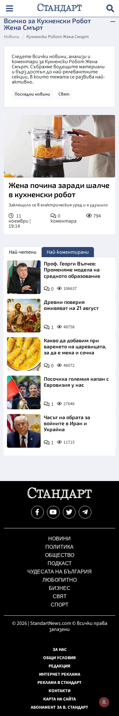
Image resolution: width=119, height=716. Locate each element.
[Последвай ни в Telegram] (85, 512)
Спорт (60, 604)
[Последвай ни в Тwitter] (69, 512)
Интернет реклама (59, 674)
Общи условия (59, 658)
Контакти (59, 691)
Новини (11, 37)
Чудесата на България (59, 571)
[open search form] (110, 8)
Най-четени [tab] (22, 252)
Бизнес (59, 588)
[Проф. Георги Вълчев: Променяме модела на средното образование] (24, 277)
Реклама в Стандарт (59, 682)
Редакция (59, 666)
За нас (60, 649)
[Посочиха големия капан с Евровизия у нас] (24, 392)
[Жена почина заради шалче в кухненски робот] (59, 146)
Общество (59, 555)
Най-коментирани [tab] (68, 252)
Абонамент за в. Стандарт (59, 707)
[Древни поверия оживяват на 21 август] (24, 315)
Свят (63, 94)
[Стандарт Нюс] (59, 498)
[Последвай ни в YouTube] (53, 512)
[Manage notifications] (104, 702)
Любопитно (60, 580)
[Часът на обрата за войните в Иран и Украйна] (24, 431)
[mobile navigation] (9, 8)
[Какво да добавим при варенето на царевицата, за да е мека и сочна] (24, 354)
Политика (59, 547)
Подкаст (60, 563)
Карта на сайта (59, 699)
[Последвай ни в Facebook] (37, 512)
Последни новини (32, 94)
